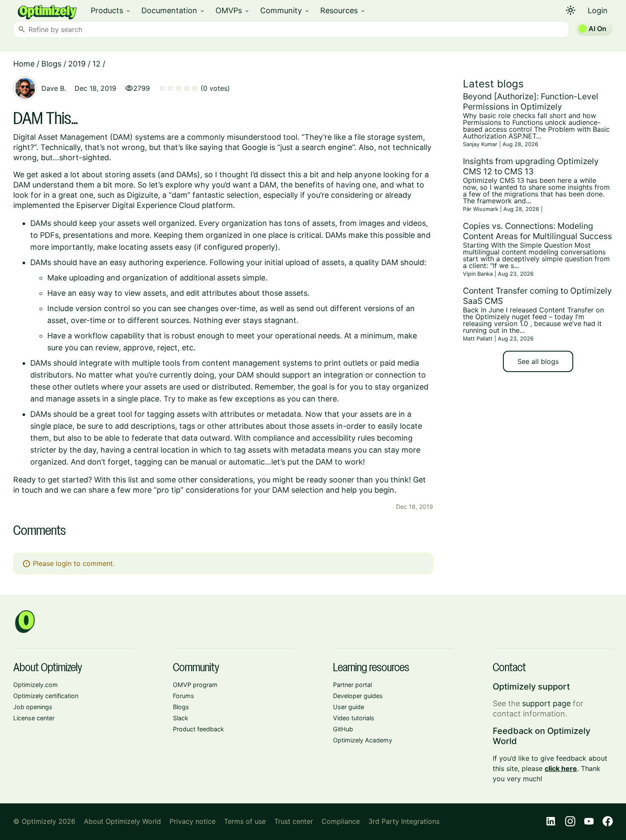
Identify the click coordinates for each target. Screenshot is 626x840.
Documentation (173, 10)
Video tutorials (353, 718)
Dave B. (53, 88)
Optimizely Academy (362, 740)
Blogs (51, 63)
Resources (343, 10)
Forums (183, 695)
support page (546, 703)
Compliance (341, 821)
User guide (348, 706)
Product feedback (198, 729)
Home (23, 63)
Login (598, 10)
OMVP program (195, 684)
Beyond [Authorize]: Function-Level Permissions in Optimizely (530, 101)
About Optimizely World (122, 821)
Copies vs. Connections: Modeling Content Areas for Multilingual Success (537, 231)
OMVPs (232, 10)
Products (111, 10)
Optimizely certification (45, 695)
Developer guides (358, 695)
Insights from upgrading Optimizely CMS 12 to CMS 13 (531, 166)
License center (34, 718)
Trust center (293, 821)
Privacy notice (192, 821)
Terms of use (245, 821)
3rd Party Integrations (403, 821)
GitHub (343, 729)
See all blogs (538, 361)
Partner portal (352, 684)
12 (96, 63)
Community (285, 10)
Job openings (32, 706)
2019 (77, 63)
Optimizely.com (35, 684)
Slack (180, 718)
